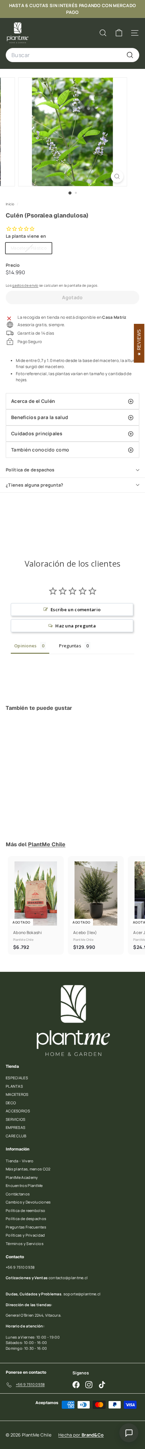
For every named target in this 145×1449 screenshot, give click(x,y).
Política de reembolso (25, 1210)
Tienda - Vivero (20, 1160)
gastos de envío (25, 285)
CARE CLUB (16, 1135)
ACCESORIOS (18, 1110)
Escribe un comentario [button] (75, 609)
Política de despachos (30, 470)
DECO (11, 1102)
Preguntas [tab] (70, 646)
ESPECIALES (17, 1077)
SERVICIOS (16, 1119)
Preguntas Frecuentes (26, 1227)
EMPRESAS (15, 1127)
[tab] (72, 401)
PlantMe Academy (22, 1177)
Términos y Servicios (25, 1243)
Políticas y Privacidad (25, 1235)
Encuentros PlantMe (24, 1185)
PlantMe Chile (46, 844)
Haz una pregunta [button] (75, 626)
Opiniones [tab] (25, 646)
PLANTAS (14, 1086)
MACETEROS (17, 1094)
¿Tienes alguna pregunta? (34, 485)
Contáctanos (18, 1193)
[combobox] (72, 55)
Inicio (10, 204)
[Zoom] (117, 176)
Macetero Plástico (31, 249)
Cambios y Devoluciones (28, 1202)
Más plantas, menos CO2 (28, 1168)
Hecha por (81, 1435)
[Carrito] (119, 33)
